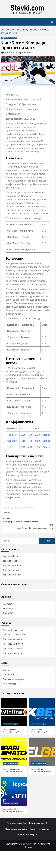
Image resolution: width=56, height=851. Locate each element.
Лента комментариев (13, 679)
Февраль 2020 (9, 608)
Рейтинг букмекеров (13, 653)
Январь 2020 (8, 613)
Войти (6, 670)
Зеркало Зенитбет (12, 574)
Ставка (46, 434)
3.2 (22, 447)
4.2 (29, 434)
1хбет (10, 447)
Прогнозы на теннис (13, 639)
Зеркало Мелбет (11, 570)
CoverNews (40, 843)
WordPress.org (9, 683)
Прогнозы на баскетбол (14, 634)
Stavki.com (27, 7)
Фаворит (12, 441)
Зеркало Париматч (12, 565)
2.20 (37, 441)
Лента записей (10, 674)
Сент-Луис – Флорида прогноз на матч (35, 526)
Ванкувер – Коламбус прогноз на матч (21, 520)
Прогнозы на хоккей (9, 38)
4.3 (29, 441)
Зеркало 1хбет (10, 560)
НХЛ (9, 512)
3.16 (23, 441)
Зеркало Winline (10, 556)
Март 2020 (7, 603)
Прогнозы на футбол (13, 643)
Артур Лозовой (23, 52)
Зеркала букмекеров (13, 630)
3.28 (23, 434)
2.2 (36, 434)
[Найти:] (20, 541)
